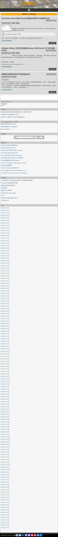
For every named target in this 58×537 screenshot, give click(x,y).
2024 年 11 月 (4, 233)
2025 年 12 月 (4, 213)
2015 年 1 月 (4, 437)
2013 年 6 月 (4, 482)
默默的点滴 (4, 185)
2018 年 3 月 (4, 341)
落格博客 (29, 3)
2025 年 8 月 (4, 220)
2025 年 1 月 (4, 228)
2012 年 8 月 (4, 504)
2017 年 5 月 (4, 366)
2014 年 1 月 (4, 464)
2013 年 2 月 (4, 492)
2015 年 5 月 (4, 426)
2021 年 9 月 (4, 268)
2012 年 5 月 (4, 509)
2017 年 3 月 (4, 371)
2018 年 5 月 (4, 336)
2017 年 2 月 (4, 374)
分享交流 (14, 76)
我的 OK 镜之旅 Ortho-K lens (8, 147)
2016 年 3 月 (4, 401)
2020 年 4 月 (4, 296)
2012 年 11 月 (4, 499)
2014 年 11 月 (4, 442)
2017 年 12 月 (4, 348)
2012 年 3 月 (4, 515)
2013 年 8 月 (4, 477)
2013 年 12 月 (4, 467)
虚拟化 (17, 23)
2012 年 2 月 (4, 517)
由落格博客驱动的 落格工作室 (8, 124)
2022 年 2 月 (4, 258)
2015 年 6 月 (4, 424)
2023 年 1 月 (4, 243)
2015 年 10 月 (4, 414)
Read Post (52, 43)
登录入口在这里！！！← (7, 129)
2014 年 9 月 (4, 447)
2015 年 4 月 (4, 429)
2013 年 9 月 (4, 474)
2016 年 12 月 (4, 379)
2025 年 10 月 (4, 215)
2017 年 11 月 (4, 351)
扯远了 (3, 195)
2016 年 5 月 (4, 396)
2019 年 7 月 (4, 306)
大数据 (13, 23)
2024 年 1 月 (4, 238)
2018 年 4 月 (4, 338)
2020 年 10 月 (4, 286)
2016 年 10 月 (4, 384)
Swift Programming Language (8, 193)
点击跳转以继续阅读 (7, 40)
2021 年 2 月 (4, 278)
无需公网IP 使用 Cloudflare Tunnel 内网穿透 (12, 157)
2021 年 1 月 (4, 281)
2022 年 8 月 (4, 253)
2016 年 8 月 (4, 389)
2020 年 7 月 (4, 288)
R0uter (8, 23)
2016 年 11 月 (4, 381)
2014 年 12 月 (4, 439)
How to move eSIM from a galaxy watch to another (13, 163)
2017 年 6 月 (4, 364)
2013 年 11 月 (4, 469)
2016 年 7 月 (4, 391)
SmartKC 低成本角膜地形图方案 (9, 145)
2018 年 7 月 (4, 331)
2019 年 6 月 (4, 308)
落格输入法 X (4, 117)
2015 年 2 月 (4, 434)
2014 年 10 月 (4, 444)
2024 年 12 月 (4, 230)
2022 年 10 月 (4, 248)
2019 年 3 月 (4, 316)
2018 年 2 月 (4, 343)
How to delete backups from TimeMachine (11, 155)
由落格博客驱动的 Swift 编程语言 (9, 126)
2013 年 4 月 (4, 487)
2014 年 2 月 (4, 462)
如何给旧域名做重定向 (7, 165)
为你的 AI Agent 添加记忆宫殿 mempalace (11, 150)
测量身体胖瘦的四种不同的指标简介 (16, 74)
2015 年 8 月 (4, 419)
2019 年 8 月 (4, 303)
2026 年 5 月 (4, 208)
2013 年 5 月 (4, 484)
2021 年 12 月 (4, 263)
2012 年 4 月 (4, 512)
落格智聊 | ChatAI (5, 114)
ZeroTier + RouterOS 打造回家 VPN (10, 168)
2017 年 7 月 (4, 361)
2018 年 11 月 (4, 321)
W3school (3, 183)
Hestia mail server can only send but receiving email (14, 173)
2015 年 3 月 (4, 432)
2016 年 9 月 (4, 386)
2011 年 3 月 (4, 527)
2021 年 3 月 (4, 275)
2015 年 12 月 (4, 409)
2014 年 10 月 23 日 (51, 50)
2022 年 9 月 (4, 250)
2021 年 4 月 (4, 273)
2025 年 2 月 (4, 225)
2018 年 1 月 (4, 346)
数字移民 (3, 198)
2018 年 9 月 (4, 326)
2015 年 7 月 (4, 421)
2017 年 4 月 (4, 369)
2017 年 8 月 (4, 359)
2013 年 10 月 (4, 472)
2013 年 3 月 (4, 489)
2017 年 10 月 (4, 353)
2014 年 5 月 (4, 454)
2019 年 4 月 (4, 313)
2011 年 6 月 (4, 525)
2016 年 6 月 (4, 394)
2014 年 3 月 (4, 459)
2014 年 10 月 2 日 (51, 74)
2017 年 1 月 (4, 376)
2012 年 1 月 (4, 520)
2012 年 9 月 (4, 502)
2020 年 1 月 (4, 301)
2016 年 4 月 (4, 399)
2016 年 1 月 (4, 406)
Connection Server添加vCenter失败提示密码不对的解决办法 (26, 18)
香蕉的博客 (4, 188)
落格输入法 (4, 190)
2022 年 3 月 (4, 255)
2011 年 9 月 (4, 522)
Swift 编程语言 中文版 (6, 180)
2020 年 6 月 (4, 291)
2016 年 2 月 (4, 404)
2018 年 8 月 (4, 328)
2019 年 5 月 (4, 311)
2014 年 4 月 (4, 457)
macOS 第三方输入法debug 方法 (9, 152)
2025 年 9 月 (4, 218)
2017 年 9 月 (4, 356)
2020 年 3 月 (4, 298)
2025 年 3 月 (4, 223)
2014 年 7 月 (4, 449)
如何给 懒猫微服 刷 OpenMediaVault (10, 160)
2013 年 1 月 (4, 494)
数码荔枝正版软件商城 (7, 112)
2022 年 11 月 (4, 245)
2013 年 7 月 (4, 479)
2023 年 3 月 (4, 240)
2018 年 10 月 (4, 323)
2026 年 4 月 (4, 210)
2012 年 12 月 (4, 497)
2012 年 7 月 (4, 507)
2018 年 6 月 (4, 333)
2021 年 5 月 (4, 270)
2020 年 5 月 (4, 293)
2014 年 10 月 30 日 (51, 20)
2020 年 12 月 (4, 283)
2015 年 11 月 (4, 411)
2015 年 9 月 (4, 416)
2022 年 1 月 (4, 260)
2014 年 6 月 (4, 452)
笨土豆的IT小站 (5, 200)
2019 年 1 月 (4, 318)
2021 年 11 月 (4, 265)
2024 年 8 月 (4, 235)
